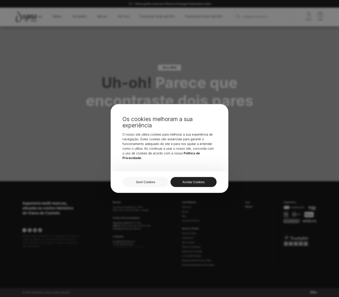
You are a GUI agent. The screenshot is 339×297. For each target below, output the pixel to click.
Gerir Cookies (145, 182)
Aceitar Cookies (193, 182)
